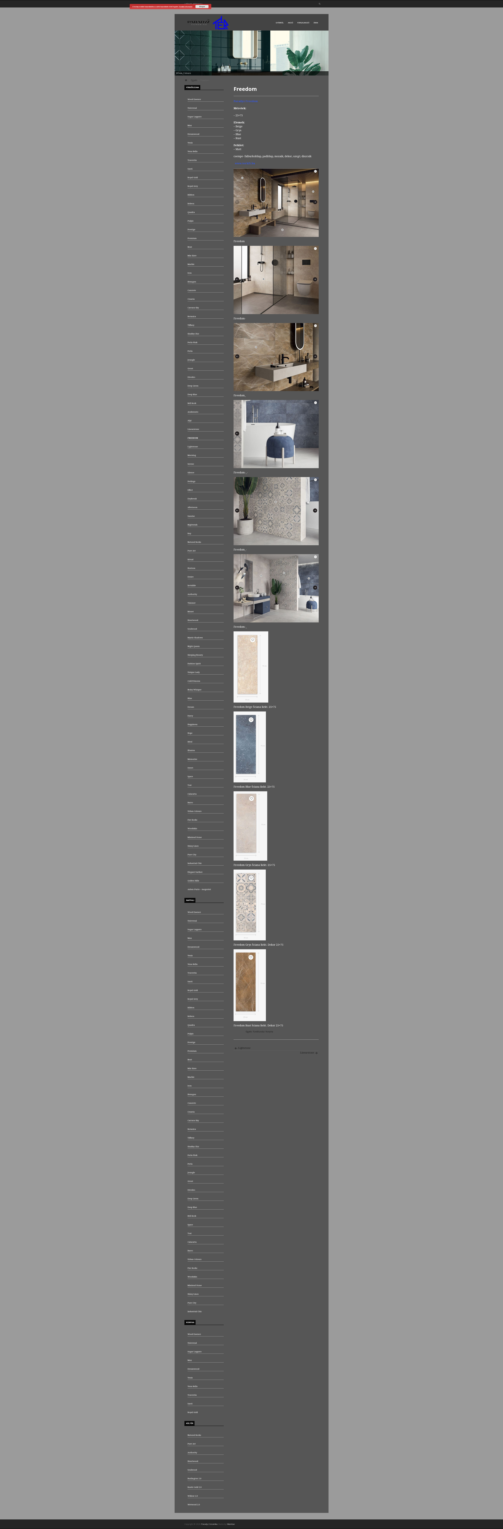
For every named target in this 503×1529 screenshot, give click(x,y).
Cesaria (191, 299)
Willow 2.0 (193, 1496)
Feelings (191, 481)
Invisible (192, 585)
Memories (192, 759)
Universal (192, 108)
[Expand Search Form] (319, 3)
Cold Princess (194, 681)
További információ (185, 7)
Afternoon (192, 507)
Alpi (190, 420)
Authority (192, 594)
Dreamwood (193, 134)
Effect (190, 490)
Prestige (191, 229)
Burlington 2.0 (194, 1478)
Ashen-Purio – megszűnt (199, 889)
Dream (191, 707)
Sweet (190, 768)
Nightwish (193, 525)
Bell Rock (192, 403)
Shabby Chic (193, 334)
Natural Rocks (194, 542)
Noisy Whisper (194, 690)
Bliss (190, 698)
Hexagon (192, 282)
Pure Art (192, 551)
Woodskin (192, 828)
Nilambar (231, 1524)
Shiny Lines (193, 846)
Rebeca (191, 203)
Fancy (190, 716)
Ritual (190, 559)
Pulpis (190, 221)
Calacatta (192, 794)
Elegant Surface (195, 872)
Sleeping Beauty (195, 655)
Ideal (190, 742)
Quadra (191, 212)
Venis (190, 143)
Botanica (192, 316)
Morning (192, 455)
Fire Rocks (192, 820)
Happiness (192, 724)
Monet (191, 611)
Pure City (192, 854)
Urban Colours (194, 811)
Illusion (191, 750)
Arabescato (193, 412)
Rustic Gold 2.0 (194, 1487)
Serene (191, 464)
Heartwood (193, 620)
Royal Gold (193, 177)
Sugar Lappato (195, 116)
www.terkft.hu (245, 163)
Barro (190, 802)
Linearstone (307, 1052)
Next (190, 247)
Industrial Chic (195, 863)
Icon (190, 273)
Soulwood (192, 629)
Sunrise (191, 516)
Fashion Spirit (194, 663)
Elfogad (202, 6)
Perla (190, 351)
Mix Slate (192, 255)
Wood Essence (194, 99)
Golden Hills (193, 881)
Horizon (191, 568)
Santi (190, 169)
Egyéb (249, 1031)
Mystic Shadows (195, 637)
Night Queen (194, 646)
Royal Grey (193, 186)
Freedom (193, 438)
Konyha (269, 1031)
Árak (316, 23)
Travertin (192, 160)
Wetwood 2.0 (194, 1504)
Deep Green (193, 386)
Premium (192, 238)
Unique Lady (194, 672)
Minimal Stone (195, 837)
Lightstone (244, 1048)
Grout (190, 368)
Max (190, 125)
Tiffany (191, 325)
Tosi (190, 785)
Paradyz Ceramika (209, 1524)
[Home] (186, 80)
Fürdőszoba (258, 1031)
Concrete (192, 290)
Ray (189, 533)
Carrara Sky (193, 308)
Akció (290, 23)
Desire (191, 577)
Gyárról (280, 23)
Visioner (192, 603)
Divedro (191, 377)
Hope (190, 733)
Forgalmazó (303, 23)
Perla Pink (192, 342)
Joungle (191, 360)
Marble (191, 264)
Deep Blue (192, 394)
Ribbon (191, 195)
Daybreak (192, 499)
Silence (191, 472)
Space (190, 776)
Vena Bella (193, 151)
